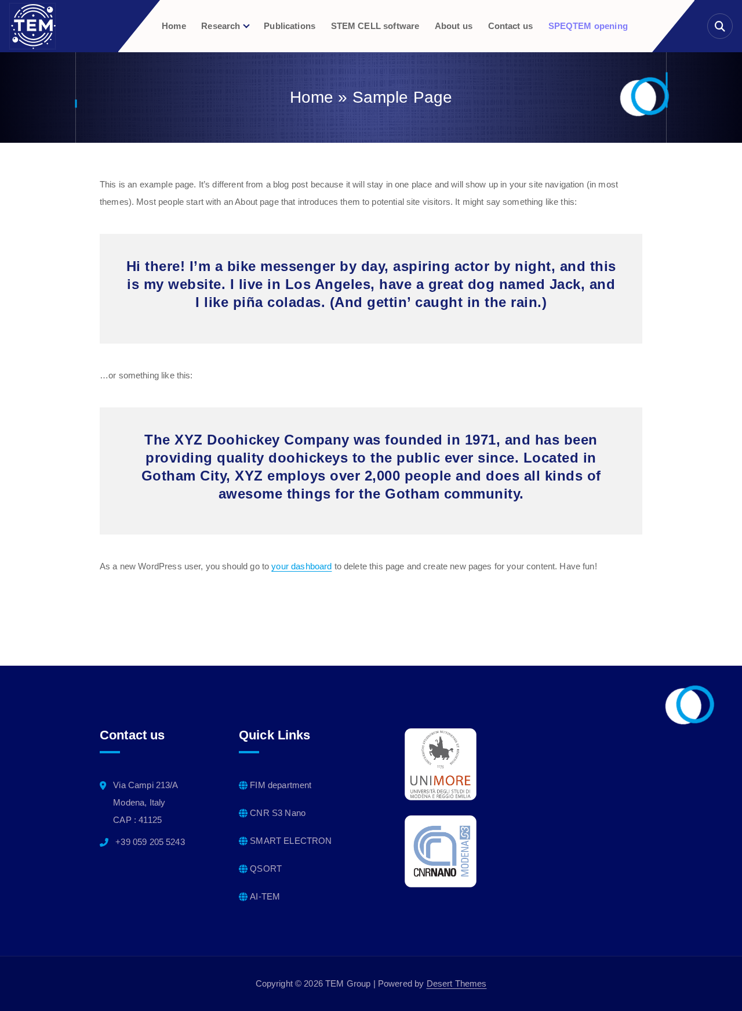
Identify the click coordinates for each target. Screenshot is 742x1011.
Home (174, 26)
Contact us (510, 26)
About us (453, 26)
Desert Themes (457, 983)
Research (220, 26)
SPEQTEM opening (588, 26)
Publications (289, 26)
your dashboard (301, 566)
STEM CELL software (375, 26)
